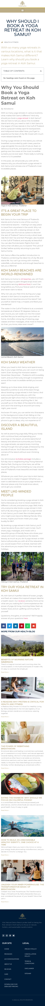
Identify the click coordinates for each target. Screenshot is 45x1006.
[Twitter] (10, 935)
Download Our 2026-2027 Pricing (11, 985)
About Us (8, 964)
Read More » (5, 672)
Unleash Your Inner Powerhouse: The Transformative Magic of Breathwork (22, 886)
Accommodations (11, 959)
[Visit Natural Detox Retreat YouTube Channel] (13, 935)
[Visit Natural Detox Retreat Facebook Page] (3, 935)
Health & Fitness (11, 42)
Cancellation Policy (30, 955)
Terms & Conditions (29, 962)
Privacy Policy (31, 949)
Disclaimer (29, 968)
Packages (8, 954)
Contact (7, 979)
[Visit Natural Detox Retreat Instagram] (7, 935)
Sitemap (28, 973)
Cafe (6, 974)
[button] (22, 10)
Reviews (7, 969)
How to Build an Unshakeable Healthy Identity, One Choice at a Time (20, 842)
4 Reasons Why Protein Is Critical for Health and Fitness (22, 703)
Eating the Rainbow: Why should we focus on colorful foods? (21, 799)
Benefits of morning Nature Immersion (17, 660)
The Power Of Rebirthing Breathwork (15, 747)
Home (6, 949)
